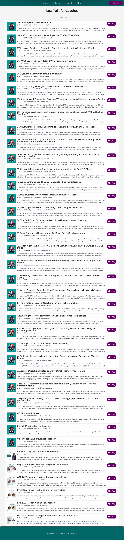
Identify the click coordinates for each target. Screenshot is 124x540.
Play (113, 24)
